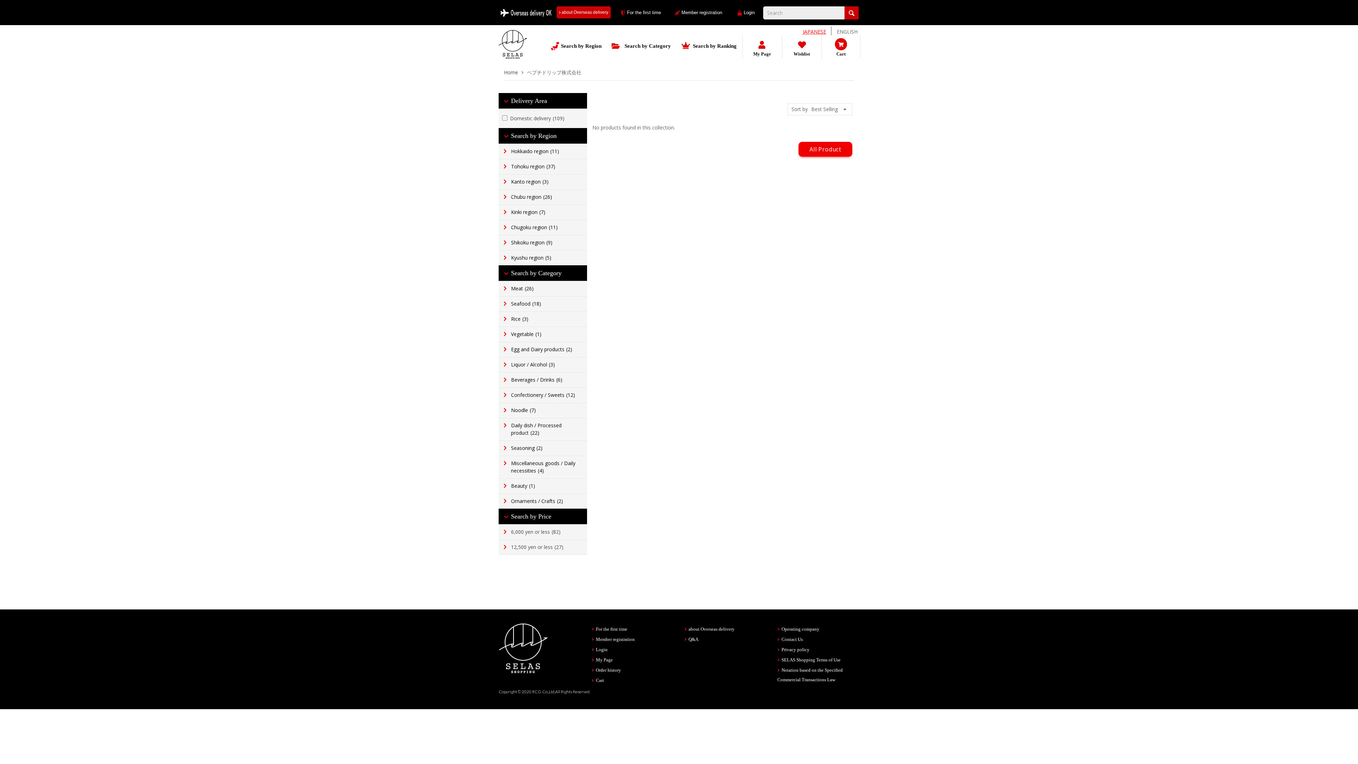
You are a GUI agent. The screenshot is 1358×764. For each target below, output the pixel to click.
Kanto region (530, 181)
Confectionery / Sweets (543, 395)
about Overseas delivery (584, 12)
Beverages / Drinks (536, 379)
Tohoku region (533, 166)
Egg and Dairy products (541, 349)
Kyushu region (531, 257)
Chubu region (531, 196)
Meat (522, 288)
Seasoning (526, 448)
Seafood (526, 303)
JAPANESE (814, 31)
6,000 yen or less (536, 531)
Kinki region (528, 212)
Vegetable (526, 334)
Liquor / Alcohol (533, 364)
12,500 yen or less (537, 547)
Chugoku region (534, 227)
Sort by (799, 109)
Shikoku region (531, 242)
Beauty (523, 485)
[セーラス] (513, 49)
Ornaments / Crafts (537, 501)
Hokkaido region (535, 151)
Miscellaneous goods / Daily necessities (543, 467)
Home (511, 72)
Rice (519, 319)
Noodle (523, 410)
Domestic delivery (537, 118)
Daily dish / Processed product (536, 429)
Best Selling (824, 109)
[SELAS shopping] (523, 647)
